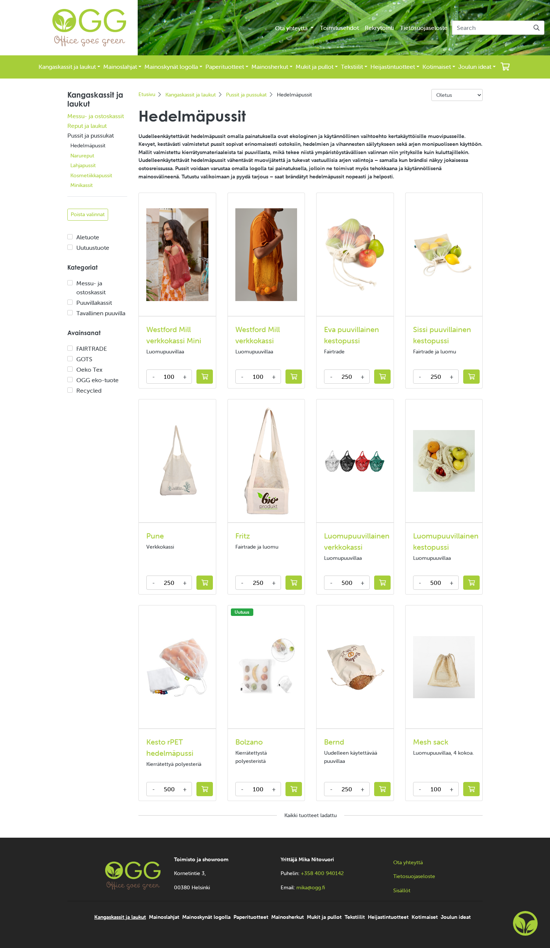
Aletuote (87, 237)
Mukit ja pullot (314, 66)
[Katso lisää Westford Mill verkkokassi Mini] (177, 254)
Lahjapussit (83, 165)
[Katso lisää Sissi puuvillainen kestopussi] (444, 254)
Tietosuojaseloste (423, 27)
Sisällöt (401, 890)
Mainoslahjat (120, 66)
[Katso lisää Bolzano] (266, 667)
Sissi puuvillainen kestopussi (442, 335)
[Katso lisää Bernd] (355, 667)
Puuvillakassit (94, 302)
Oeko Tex (89, 369)
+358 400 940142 (322, 873)
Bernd (334, 741)
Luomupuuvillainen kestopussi (446, 541)
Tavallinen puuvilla (100, 313)
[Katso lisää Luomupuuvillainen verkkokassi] (355, 461)
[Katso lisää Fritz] (266, 461)
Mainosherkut (269, 66)
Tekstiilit (352, 66)
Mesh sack (430, 741)
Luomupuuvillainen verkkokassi (356, 541)
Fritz (242, 535)
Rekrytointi (379, 27)
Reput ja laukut (87, 125)
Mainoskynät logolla (171, 66)
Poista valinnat (88, 214)
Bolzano (249, 741)
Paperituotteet (224, 66)
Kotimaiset (436, 66)
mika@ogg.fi (310, 887)
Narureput (82, 155)
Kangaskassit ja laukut (67, 66)
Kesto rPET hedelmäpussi (169, 747)
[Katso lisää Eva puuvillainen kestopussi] (355, 254)
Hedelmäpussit (88, 145)
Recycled (88, 390)
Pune (155, 535)
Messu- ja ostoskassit (95, 116)
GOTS (84, 359)
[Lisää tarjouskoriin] (204, 376)
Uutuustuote (92, 247)
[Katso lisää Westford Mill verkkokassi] (266, 254)
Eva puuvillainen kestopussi (351, 335)
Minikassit (81, 185)
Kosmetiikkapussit (91, 175)
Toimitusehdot (339, 27)
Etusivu (146, 94)
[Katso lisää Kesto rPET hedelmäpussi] (177, 667)
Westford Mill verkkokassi (257, 335)
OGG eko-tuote (97, 380)
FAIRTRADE (91, 348)
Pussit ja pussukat (90, 135)
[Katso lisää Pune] (177, 461)
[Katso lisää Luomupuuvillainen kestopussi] (444, 461)
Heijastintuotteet (392, 66)
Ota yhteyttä (292, 28)
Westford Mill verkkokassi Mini (173, 335)
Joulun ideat (474, 66)
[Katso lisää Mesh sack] (444, 667)
